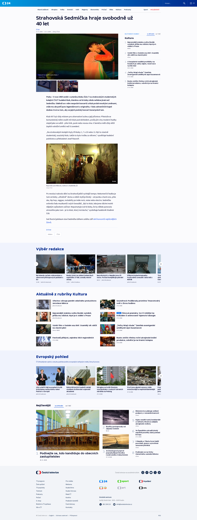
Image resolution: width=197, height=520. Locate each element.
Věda (111, 10)
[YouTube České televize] (151, 472)
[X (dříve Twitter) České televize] (155, 472)
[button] (82, 164)
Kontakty (69, 507)
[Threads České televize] (159, 472)
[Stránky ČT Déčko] (103, 488)
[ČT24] (6, 3)
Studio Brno (70, 488)
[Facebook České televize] (147, 472)
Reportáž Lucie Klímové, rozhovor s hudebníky (61, 186)
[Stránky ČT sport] (123, 481)
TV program (40, 481)
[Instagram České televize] (142, 472)
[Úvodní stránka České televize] (47, 472)
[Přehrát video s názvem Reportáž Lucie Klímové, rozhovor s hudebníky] (82, 163)
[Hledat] (184, 3)
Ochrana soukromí (62, 515)
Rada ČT (68, 494)
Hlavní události (43, 10)
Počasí (104, 10)
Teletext (39, 491)
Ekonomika (95, 10)
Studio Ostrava (71, 491)
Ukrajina (54, 10)
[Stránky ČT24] (103, 481)
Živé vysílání (40, 484)
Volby (62, 10)
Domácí (70, 10)
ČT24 (37, 29)
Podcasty (127, 10)
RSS (159, 515)
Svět (77, 10)
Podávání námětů (72, 501)
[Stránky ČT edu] (143, 488)
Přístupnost (73, 515)
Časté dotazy (70, 504)
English (51, 515)
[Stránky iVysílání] (145, 481)
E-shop (38, 501)
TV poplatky (40, 488)
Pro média (69, 481)
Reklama (69, 484)
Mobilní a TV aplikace (43, 504)
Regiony (85, 10)
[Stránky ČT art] (121, 488)
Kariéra (68, 497)
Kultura (118, 10)
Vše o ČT (39, 507)
